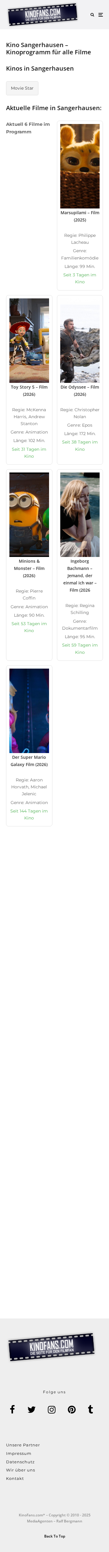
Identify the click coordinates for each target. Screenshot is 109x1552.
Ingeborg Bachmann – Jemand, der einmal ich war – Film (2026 (80, 575)
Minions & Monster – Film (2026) (29, 568)
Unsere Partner (23, 1444)
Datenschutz (20, 1461)
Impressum (18, 1453)
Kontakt (15, 1478)
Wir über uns (20, 1470)
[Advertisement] (54, 908)
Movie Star (22, 88)
